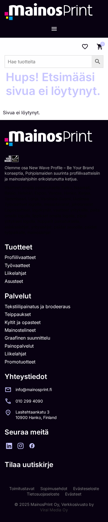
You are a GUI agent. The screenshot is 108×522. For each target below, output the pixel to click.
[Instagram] (20, 445)
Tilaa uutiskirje (29, 464)
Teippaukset (18, 314)
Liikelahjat (15, 273)
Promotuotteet (20, 362)
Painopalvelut (19, 346)
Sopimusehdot (53, 488)
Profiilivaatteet (20, 257)
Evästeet (73, 493)
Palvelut (18, 296)
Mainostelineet (20, 330)
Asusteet (14, 281)
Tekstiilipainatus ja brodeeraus (37, 306)
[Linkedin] (9, 445)
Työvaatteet (17, 265)
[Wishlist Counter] (85, 46)
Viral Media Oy (54, 509)
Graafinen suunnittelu (27, 338)
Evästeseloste (86, 488)
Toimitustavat (22, 488)
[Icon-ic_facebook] (32, 445)
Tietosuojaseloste (43, 493)
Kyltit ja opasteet (23, 322)
